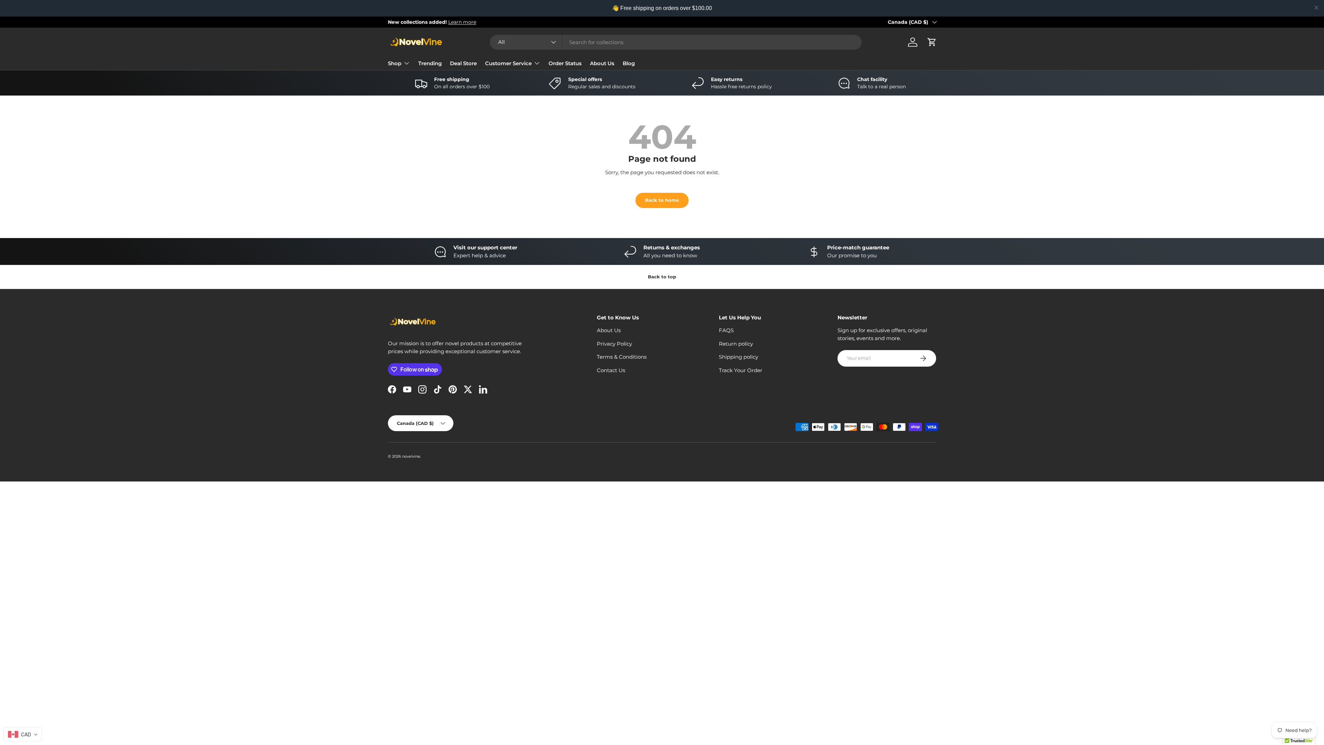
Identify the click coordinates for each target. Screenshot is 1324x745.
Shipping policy (738, 357)
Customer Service (508, 63)
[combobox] (676, 42)
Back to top (662, 276)
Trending (430, 63)
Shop (394, 63)
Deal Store (463, 63)
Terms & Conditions (621, 357)
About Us (602, 63)
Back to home (662, 200)
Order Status (565, 63)
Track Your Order (740, 370)
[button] (932, 42)
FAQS (726, 330)
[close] (1316, 7)
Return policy (736, 343)
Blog (629, 63)
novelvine (411, 456)
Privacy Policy (614, 343)
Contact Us (611, 370)
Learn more (462, 22)
